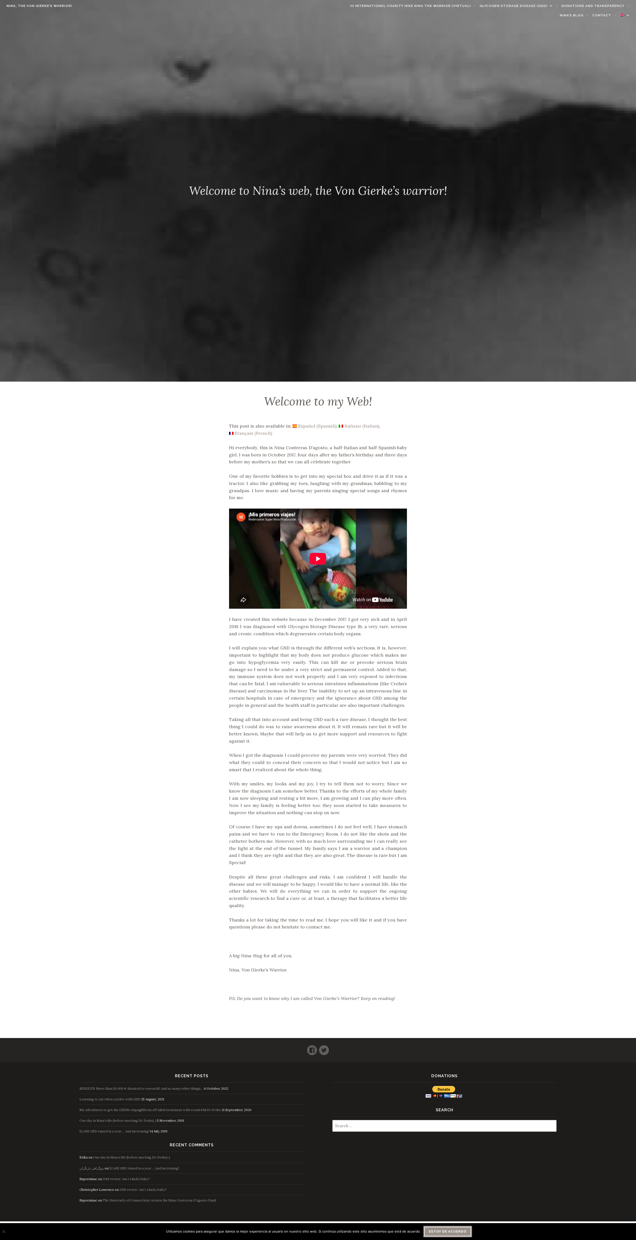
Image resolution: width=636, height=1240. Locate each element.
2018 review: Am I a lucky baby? (126, 1179)
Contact (601, 15)
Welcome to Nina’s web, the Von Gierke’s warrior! (318, 190)
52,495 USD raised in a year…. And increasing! (114, 1131)
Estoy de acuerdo (448, 1231)
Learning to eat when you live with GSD (110, 1099)
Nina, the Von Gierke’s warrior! (39, 6)
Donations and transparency (592, 6)
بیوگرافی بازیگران (92, 1168)
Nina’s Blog (571, 15)
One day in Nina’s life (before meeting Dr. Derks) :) (118, 1121)
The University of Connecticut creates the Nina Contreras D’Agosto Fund (159, 1200)
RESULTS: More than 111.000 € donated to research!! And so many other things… (141, 1088)
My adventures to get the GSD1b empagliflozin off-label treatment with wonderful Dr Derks (150, 1110)
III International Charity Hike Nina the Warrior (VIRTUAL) (410, 6)
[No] (3, 1231)
